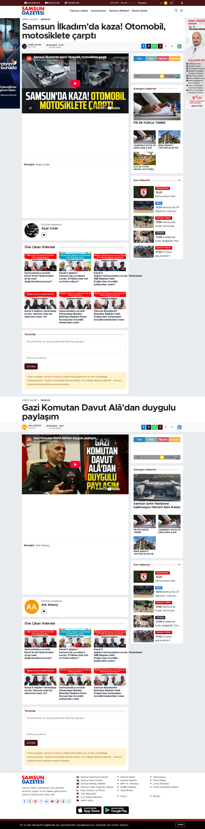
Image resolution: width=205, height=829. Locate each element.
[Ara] (176, 11)
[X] (29, 801)
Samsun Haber (79, 10)
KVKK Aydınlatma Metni (165, 787)
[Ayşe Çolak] (31, 230)
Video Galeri (29, 19)
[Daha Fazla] (160, 46)
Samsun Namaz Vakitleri (93, 784)
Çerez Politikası (161, 784)
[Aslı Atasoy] (31, 606)
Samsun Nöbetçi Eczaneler (95, 777)
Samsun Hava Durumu (92, 780)
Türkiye (160, 233)
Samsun (45, 19)
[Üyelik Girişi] (181, 3)
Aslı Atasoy (49, 604)
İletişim (156, 796)
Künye (123, 796)
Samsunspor (98, 10)
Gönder (31, 366)
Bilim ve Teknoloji (129, 784)
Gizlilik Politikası (128, 787)
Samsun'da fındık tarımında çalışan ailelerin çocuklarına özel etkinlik (165, 224)
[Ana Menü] (181, 11)
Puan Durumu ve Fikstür (93, 790)
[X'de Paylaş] (148, 46)
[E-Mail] (43, 235)
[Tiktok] (57, 801)
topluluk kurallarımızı (53, 377)
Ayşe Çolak (49, 228)
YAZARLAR (73, 3)
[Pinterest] (35, 801)
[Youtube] (52, 801)
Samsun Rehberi (119, 10)
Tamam (180, 825)
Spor (158, 203)
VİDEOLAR (54, 3)
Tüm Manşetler (88, 794)
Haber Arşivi (87, 800)
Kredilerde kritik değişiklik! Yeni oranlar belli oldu (167, 239)
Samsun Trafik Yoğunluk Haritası (97, 787)
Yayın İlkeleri (126, 790)
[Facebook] (24, 801)
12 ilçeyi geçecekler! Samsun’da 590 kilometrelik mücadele (164, 254)
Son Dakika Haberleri (91, 797)
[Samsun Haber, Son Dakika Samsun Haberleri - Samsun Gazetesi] (33, 10)
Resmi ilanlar (159, 780)
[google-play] (116, 810)
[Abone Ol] (179, 46)
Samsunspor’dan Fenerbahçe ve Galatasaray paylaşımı (165, 194)
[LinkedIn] (46, 801)
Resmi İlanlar (140, 10)
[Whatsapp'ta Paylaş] (154, 46)
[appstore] (89, 810)
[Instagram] (41, 801)
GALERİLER (33, 3)
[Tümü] (179, 180)
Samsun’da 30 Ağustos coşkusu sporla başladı (167, 209)
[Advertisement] (75, 136)
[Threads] (63, 801)
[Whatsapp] (68, 801)
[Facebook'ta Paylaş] (143, 46)
